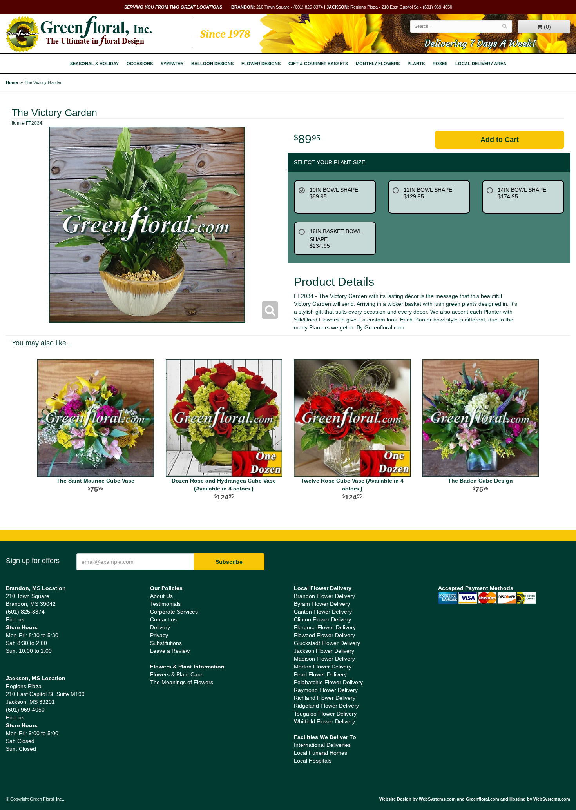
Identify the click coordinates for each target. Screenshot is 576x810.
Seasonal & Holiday (94, 63)
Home (12, 82)
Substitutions (166, 643)
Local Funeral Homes (320, 753)
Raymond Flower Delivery (326, 690)
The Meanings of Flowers (181, 682)
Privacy (159, 635)
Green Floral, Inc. (79, 34)
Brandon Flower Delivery (324, 596)
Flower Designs (261, 63)
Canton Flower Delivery (323, 611)
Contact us (163, 619)
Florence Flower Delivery (325, 627)
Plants (416, 63)
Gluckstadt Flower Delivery (327, 643)
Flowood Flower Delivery (324, 635)
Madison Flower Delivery (324, 659)
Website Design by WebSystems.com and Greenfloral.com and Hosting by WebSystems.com (474, 799)
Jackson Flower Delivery (324, 651)
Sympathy (172, 63)
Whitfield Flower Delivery (324, 721)
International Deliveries (322, 745)
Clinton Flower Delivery (322, 619)
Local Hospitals (312, 760)
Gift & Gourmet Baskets (318, 63)
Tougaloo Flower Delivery (325, 713)
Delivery (160, 627)
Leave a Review (170, 651)
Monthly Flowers (378, 63)
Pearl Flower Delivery (320, 674)
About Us (161, 596)
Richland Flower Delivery (324, 698)
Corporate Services (174, 611)
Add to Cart (499, 139)
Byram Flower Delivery (322, 604)
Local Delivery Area (480, 63)
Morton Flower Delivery (322, 666)
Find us (15, 619)
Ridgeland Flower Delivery (326, 706)
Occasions (140, 63)
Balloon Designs (212, 63)
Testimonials (165, 604)
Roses (440, 63)
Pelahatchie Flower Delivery (328, 682)
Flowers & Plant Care (176, 674)
